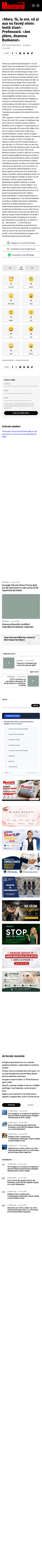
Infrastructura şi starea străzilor (18, 729)
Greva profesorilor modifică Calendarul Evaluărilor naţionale (17, 625)
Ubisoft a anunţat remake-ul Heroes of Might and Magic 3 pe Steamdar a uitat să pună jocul (21, 1088)
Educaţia (11, 761)
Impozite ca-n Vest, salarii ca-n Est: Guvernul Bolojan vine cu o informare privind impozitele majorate (23, 1150)
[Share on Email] (28, 53)
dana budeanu (8, 360)
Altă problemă (12, 766)
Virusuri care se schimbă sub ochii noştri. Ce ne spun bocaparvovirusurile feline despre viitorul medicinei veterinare (21, 1073)
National (26, 45)
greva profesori (22, 360)
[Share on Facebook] (12, 53)
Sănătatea (11, 756)
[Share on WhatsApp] (20, 53)
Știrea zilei (12, 1111)
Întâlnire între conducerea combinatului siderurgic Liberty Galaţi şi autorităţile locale (24, 1139)
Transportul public (14, 739)
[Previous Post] (8, 662)
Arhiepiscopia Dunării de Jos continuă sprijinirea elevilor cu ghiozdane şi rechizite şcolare (20, 1065)
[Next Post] (33, 681)
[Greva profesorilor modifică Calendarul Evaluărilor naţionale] (21, 606)
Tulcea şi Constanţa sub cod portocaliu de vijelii (26, 664)
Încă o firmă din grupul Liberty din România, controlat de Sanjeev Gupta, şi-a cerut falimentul (23, 1127)
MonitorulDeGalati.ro (32, 772)
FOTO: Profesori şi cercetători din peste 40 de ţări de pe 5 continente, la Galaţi (15, 682)
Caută (35, 705)
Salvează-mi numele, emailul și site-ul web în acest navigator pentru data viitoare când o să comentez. (19, 406)
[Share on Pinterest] (24, 53)
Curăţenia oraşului (14, 745)
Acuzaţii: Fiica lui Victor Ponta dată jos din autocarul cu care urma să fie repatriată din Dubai (20, 588)
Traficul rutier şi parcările (16, 734)
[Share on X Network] (16, 53)
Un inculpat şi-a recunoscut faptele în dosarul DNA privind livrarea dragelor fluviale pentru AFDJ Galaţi (24, 1115)
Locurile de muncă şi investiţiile (18, 750)
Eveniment (11, 677)
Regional (19, 660)
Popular (11, 1105)
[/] (33, 6)
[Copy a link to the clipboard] (32, 53)
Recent (31, 1105)
